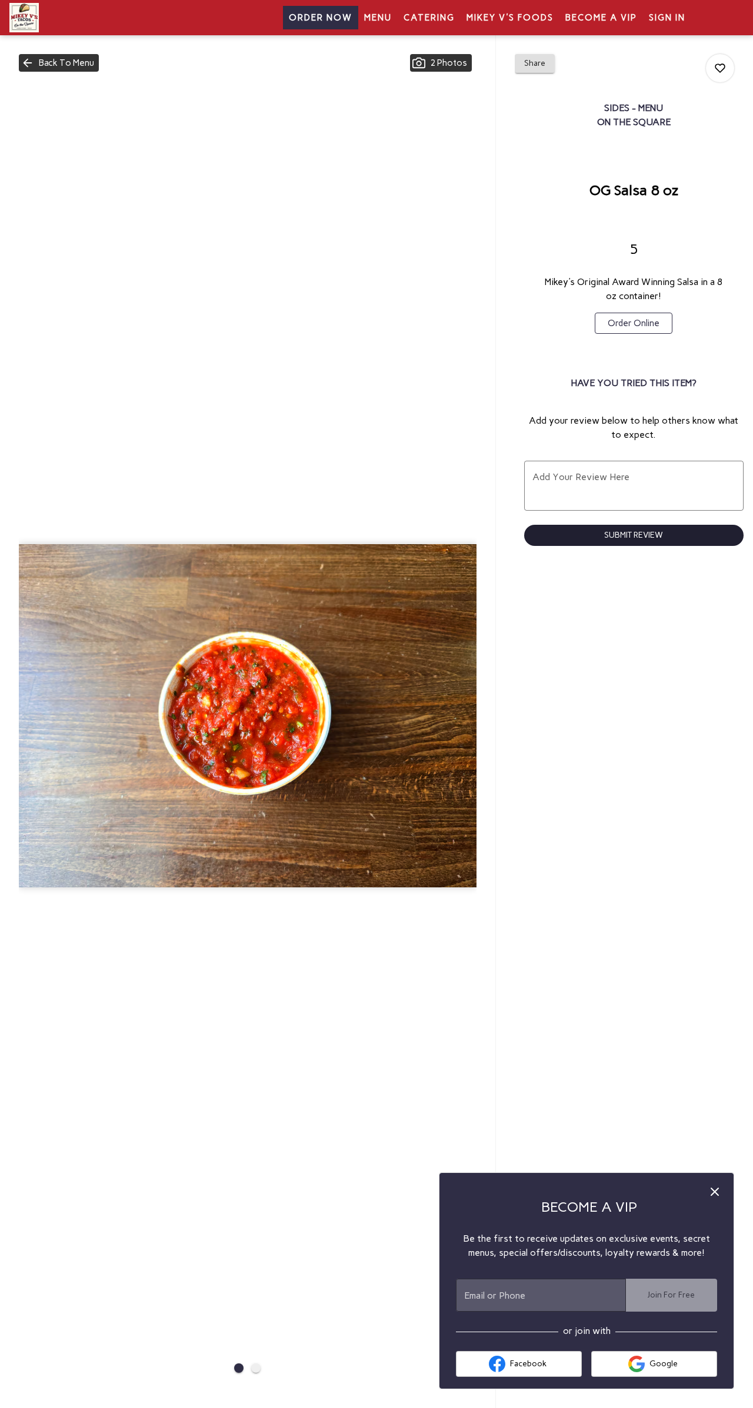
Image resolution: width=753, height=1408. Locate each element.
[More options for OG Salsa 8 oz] (720, 68)
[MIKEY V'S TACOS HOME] (62, 17)
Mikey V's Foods (510, 17)
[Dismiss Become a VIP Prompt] (715, 1192)
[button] (59, 63)
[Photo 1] (239, 1368)
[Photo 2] (256, 1368)
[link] (633, 323)
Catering (429, 17)
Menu (378, 17)
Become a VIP (601, 17)
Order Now (320, 17)
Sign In (667, 17)
